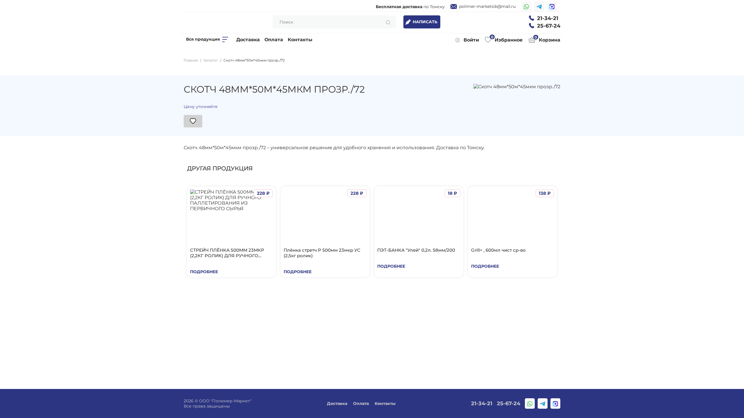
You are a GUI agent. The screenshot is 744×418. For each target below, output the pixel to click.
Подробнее (204, 271)
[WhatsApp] (526, 6)
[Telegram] (539, 6)
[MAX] (552, 6)
